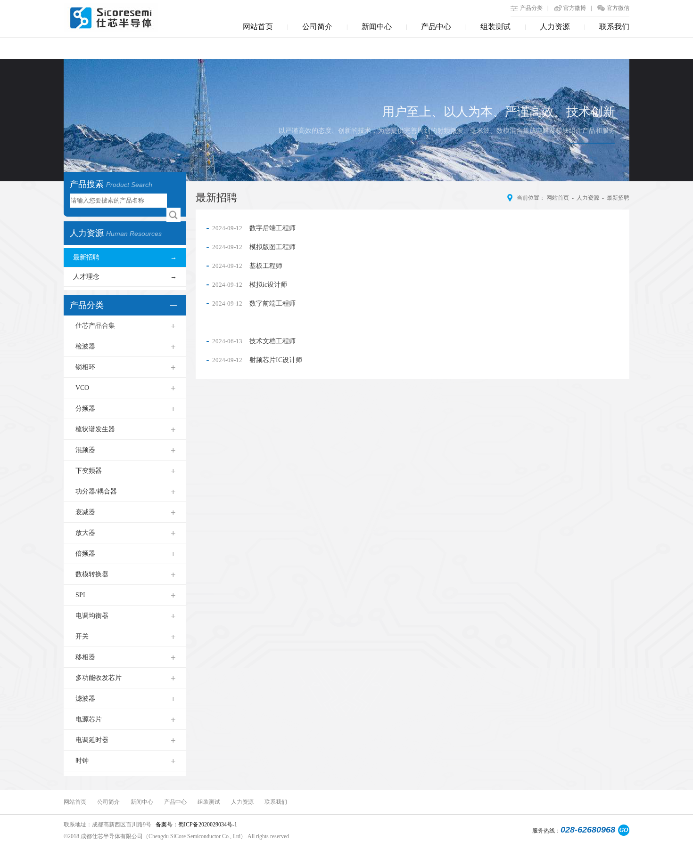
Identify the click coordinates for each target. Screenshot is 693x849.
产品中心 (436, 27)
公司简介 (317, 27)
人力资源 (555, 27)
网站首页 (258, 27)
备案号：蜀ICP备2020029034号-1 (196, 824)
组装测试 (495, 27)
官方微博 (574, 8)
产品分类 (531, 8)
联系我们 (614, 27)
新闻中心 (377, 27)
